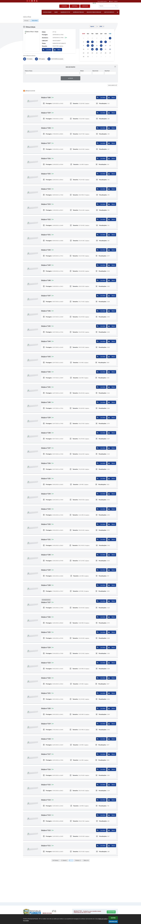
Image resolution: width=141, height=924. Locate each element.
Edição (82, 70)
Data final (107, 70)
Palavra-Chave (28, 70)
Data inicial (95, 70)
